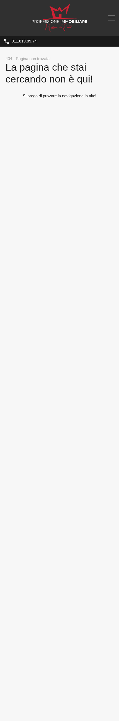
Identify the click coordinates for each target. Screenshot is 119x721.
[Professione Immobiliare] (59, 29)
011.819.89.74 (24, 41)
